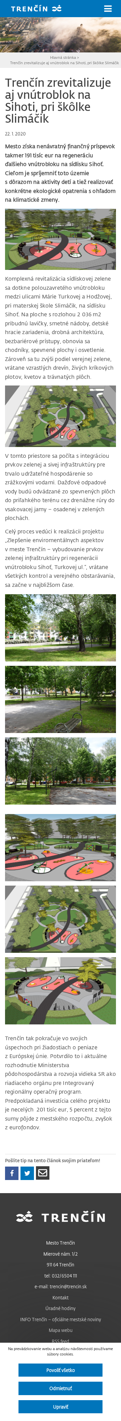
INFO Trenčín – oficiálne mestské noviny (60, 1319)
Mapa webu (61, 1330)
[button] (108, 8)
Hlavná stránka (63, 57)
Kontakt (60, 1297)
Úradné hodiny (60, 1308)
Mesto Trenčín (60, 1243)
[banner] (41, 9)
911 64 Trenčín (60, 1264)
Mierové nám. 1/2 (60, 1254)
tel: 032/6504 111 (60, 1275)
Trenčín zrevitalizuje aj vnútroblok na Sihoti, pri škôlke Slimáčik (64, 62)
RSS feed (60, 1341)
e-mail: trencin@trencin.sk (61, 1286)
